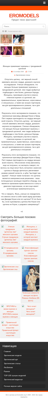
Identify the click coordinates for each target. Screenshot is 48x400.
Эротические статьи (23, 75)
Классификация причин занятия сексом (30, 258)
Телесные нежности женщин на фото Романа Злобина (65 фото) (30, 297)
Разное (7, 371)
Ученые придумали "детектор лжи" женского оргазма (10, 239)
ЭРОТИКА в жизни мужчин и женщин (10, 315)
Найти (43, 26)
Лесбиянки (8, 367)
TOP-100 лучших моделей (15, 375)
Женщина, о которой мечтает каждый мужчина (31, 237)
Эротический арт (11, 359)
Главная (7, 351)
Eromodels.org (21, 395)
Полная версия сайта (15, 31)
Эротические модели (13, 355)
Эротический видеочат (13, 379)
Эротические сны (10, 269)
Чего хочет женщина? (30, 312)
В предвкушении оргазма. (10, 254)
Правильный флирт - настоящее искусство (10, 332)
